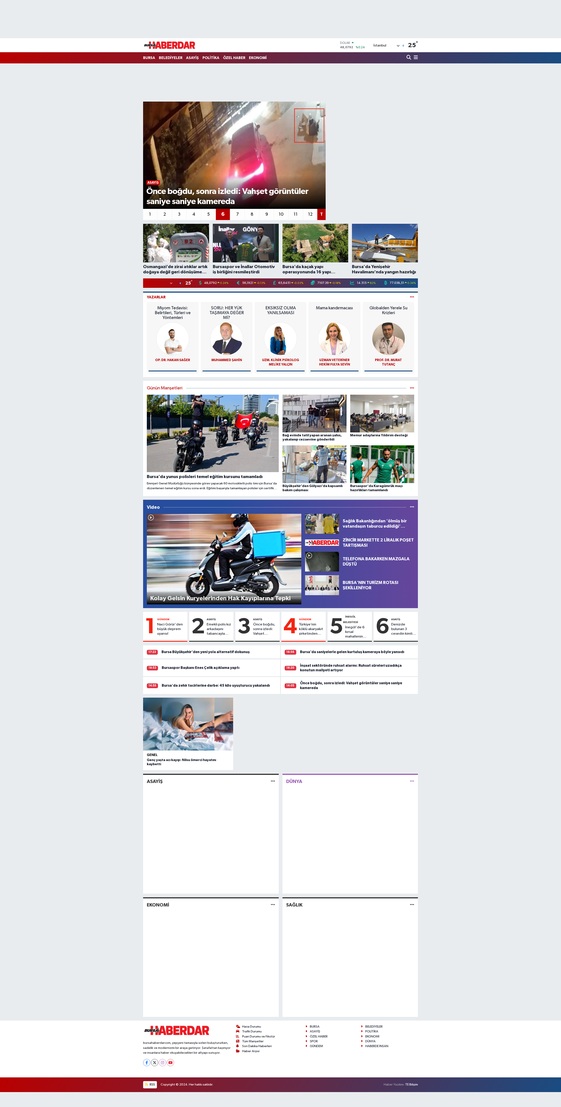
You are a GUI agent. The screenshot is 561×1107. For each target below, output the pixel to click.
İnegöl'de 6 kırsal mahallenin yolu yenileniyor (354, 632)
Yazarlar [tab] (156, 297)
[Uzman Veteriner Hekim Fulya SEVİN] (334, 338)
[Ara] (409, 58)
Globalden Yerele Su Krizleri (388, 310)
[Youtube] (170, 1062)
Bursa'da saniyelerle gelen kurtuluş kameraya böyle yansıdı (352, 652)
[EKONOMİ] (273, 905)
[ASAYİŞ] (273, 781)
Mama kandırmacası (334, 308)
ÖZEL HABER (234, 58)
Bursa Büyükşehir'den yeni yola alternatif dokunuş (206, 652)
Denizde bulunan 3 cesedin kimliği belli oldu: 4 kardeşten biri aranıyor (403, 629)
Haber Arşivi (250, 1051)
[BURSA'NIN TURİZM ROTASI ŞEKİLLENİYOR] (322, 585)
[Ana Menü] (415, 58)
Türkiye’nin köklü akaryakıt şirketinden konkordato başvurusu (311, 629)
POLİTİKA (210, 58)
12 (310, 214)
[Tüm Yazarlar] (412, 297)
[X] (154, 1062)
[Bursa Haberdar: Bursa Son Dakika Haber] (169, 45)
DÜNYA (294, 781)
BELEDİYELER (170, 58)
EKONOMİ (258, 58)
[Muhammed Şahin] (226, 338)
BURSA (149, 58)
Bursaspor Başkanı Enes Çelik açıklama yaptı (201, 668)
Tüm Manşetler (253, 1041)
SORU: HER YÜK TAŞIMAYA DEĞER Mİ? (226, 313)
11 (296, 214)
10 (281, 214)
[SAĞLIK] (412, 905)
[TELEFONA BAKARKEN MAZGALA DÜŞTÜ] (322, 561)
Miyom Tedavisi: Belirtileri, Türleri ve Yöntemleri (173, 313)
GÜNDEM (163, 619)
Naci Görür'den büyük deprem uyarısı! (170, 629)
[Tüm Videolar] (412, 507)
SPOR (314, 1041)
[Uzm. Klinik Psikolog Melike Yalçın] (280, 338)
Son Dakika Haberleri (257, 1046)
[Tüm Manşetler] (412, 388)
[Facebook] (146, 1062)
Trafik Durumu (252, 1031)
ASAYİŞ (192, 58)
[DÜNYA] (412, 781)
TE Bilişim (411, 1084)
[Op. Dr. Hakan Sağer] (172, 338)
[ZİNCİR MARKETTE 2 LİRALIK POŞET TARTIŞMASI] (322, 543)
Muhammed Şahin (226, 360)
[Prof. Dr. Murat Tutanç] (388, 338)
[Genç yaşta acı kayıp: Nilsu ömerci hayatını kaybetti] (188, 724)
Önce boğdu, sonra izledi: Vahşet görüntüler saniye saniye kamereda (264, 629)
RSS (152, 1084)
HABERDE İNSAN (376, 1046)
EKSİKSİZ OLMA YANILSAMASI (280, 310)
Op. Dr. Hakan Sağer (172, 360)
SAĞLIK (294, 905)
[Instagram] (162, 1062)
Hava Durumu (251, 1026)
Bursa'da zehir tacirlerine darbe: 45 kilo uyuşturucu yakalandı (216, 685)
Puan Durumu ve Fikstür (258, 1036)
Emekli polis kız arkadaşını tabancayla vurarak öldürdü (219, 629)
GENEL (152, 755)
